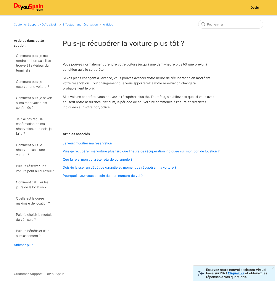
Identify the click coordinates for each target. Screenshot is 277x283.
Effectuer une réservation (80, 24)
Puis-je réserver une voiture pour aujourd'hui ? (35, 168)
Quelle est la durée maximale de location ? (33, 200)
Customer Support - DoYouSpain (36, 24)
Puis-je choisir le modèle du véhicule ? (34, 217)
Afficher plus (23, 245)
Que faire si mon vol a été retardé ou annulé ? (97, 159)
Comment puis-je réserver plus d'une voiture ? (30, 150)
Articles (108, 24)
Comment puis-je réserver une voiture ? (32, 84)
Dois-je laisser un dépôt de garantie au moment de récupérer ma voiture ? (119, 167)
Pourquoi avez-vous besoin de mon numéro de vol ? (103, 176)
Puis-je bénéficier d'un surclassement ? (33, 233)
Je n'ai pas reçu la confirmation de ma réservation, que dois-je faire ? (34, 126)
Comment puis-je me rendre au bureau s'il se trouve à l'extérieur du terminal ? (33, 63)
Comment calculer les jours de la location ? (32, 184)
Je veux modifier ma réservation (87, 143)
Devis (255, 7)
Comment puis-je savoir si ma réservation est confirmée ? (34, 103)
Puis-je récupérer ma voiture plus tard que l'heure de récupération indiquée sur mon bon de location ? (141, 151)
